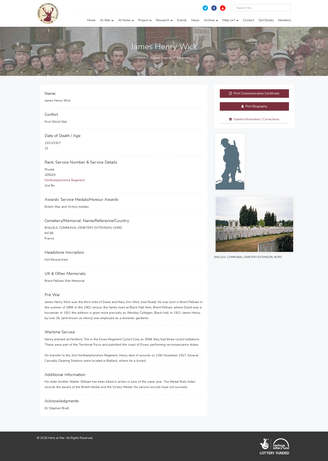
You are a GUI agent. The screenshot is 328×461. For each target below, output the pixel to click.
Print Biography (256, 106)
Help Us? (229, 20)
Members (284, 20)
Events (182, 20)
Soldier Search (160, 58)
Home (91, 20)
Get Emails (266, 20)
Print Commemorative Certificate (256, 93)
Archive (210, 20)
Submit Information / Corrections (256, 119)
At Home (124, 20)
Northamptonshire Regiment (65, 180)
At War (105, 20)
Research (163, 20)
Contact (248, 20)
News (195, 20)
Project (143, 20)
